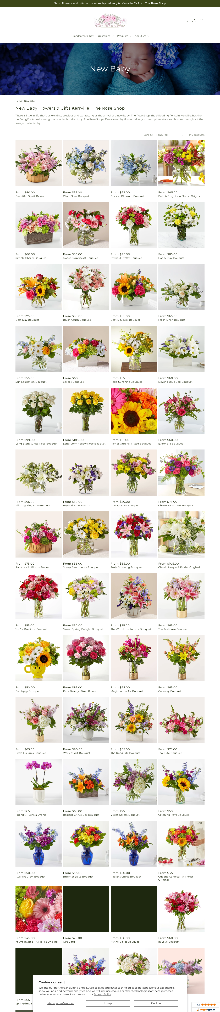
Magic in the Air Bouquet (127, 691)
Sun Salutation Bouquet (31, 381)
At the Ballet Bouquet (125, 941)
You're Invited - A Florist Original (36, 941)
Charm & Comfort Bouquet (175, 505)
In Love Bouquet (169, 941)
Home (18, 101)
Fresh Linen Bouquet (171, 319)
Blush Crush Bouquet (77, 319)
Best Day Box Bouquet (125, 319)
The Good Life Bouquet (126, 753)
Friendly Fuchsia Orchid (31, 814)
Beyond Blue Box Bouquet (175, 381)
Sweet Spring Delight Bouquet (83, 629)
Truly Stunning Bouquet (126, 567)
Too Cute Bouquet (170, 753)
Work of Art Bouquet (76, 753)
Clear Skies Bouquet (76, 196)
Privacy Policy (102, 994)
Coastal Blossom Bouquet (128, 196)
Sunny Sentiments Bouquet (81, 567)
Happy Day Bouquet (171, 258)
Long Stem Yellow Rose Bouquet (84, 443)
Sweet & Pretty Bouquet (126, 258)
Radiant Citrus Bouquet (126, 876)
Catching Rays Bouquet (173, 814)
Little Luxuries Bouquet (30, 753)
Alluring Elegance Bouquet (33, 505)
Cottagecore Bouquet (125, 505)
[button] (105, 36)
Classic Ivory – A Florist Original (179, 567)
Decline (156, 1003)
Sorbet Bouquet (73, 381)
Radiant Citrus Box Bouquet (81, 814)
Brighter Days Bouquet (78, 876)
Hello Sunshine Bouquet (126, 381)
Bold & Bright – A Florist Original (179, 196)
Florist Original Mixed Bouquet (131, 443)
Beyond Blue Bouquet (77, 505)
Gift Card (69, 941)
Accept (108, 1003)
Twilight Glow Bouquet (30, 876)
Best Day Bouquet (27, 319)
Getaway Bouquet (170, 691)
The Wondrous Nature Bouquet (131, 629)
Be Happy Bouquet (27, 691)
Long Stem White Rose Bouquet (36, 443)
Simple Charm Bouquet (30, 258)
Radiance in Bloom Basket (32, 567)
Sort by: (148, 134)
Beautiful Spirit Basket (30, 196)
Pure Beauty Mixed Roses (79, 691)
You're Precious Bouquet (31, 629)
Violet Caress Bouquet (125, 814)
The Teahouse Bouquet (173, 629)
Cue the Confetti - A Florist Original (175, 878)
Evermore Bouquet (170, 443)
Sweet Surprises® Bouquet (80, 258)
